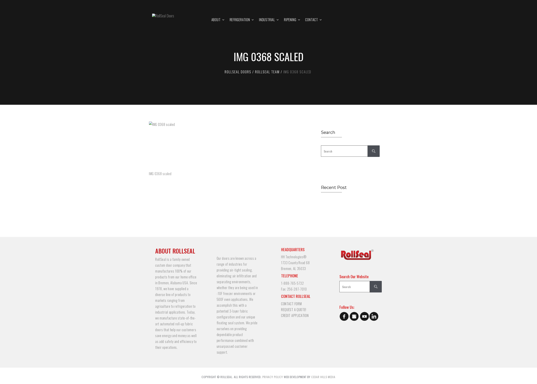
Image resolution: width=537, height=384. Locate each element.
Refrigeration (240, 19)
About (216, 19)
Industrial (267, 19)
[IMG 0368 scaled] (227, 145)
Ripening (290, 19)
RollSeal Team (267, 71)
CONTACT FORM (291, 303)
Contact (311, 19)
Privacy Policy (272, 377)
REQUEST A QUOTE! (293, 309)
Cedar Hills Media (323, 377)
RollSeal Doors (238, 71)
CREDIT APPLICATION (295, 315)
